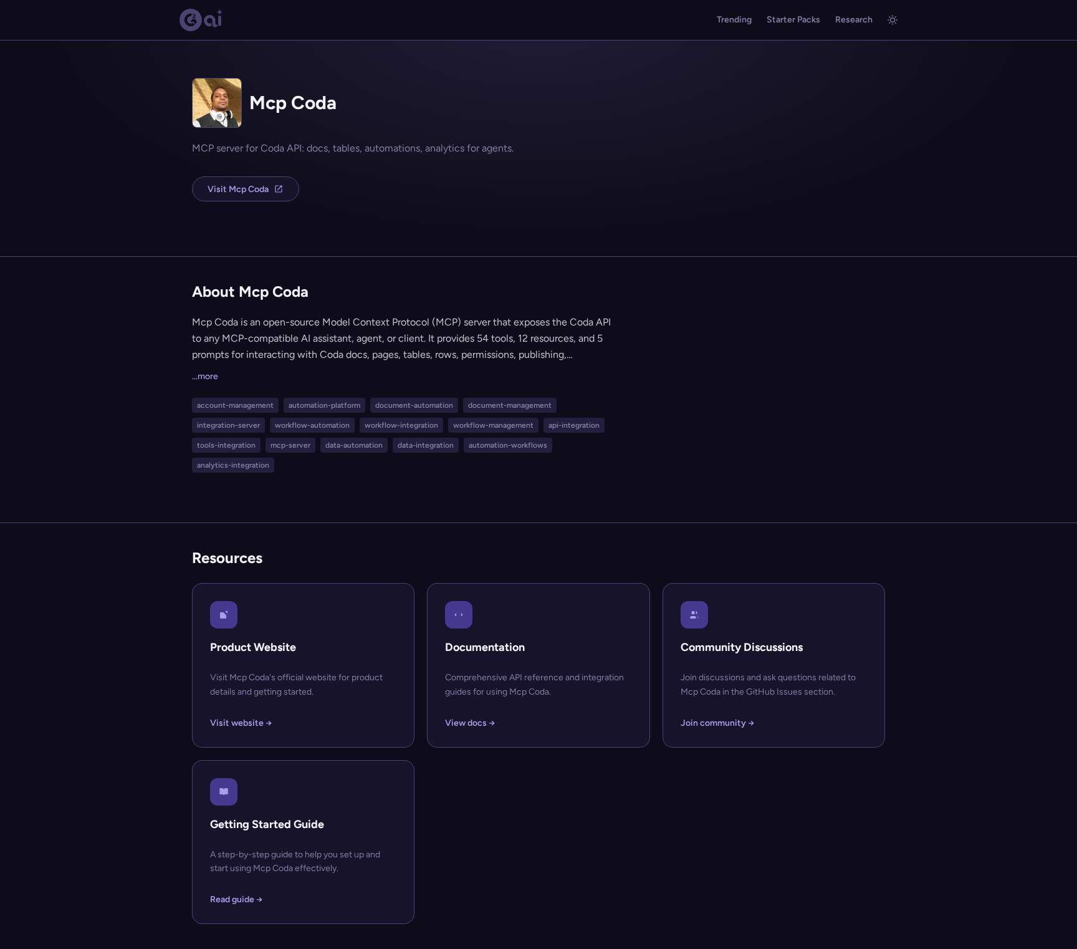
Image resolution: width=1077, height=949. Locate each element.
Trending (734, 19)
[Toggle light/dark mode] (892, 20)
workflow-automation (312, 425)
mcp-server (290, 445)
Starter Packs (793, 19)
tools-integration (226, 445)
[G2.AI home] (201, 20)
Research (854, 19)
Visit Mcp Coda (238, 189)
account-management (235, 405)
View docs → (470, 723)
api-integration (574, 425)
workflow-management (493, 425)
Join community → (717, 723)
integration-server (228, 425)
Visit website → (241, 723)
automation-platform (324, 405)
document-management (510, 405)
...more (205, 376)
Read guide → (236, 899)
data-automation (354, 445)
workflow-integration (401, 425)
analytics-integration (233, 465)
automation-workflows (508, 445)
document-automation (414, 405)
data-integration (426, 445)
